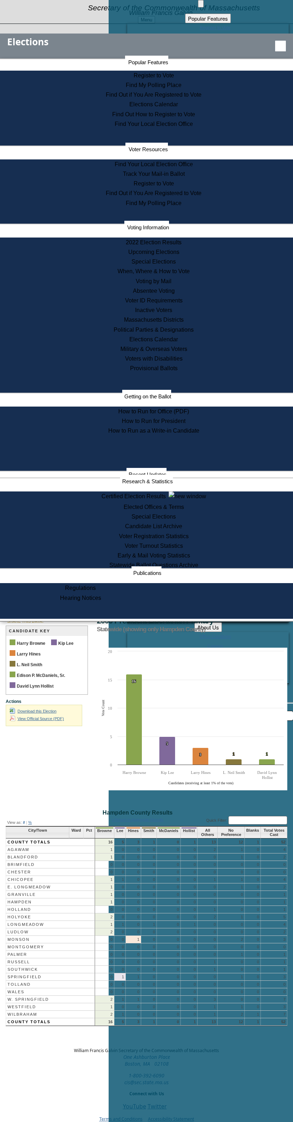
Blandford (23, 857)
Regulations (80, 588)
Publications (147, 573)
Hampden (20, 902)
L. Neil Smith (29, 664)
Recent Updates (148, 474)
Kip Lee (66, 643)
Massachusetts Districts (154, 320)
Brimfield (21, 864)
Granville (22, 894)
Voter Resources (148, 149)
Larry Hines (29, 654)
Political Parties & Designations (154, 330)
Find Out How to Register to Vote (153, 114)
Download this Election (37, 711)
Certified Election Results (135, 496)
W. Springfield (28, 999)
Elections (28, 41)
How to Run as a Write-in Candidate (153, 431)
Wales (16, 992)
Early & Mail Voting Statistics (154, 555)
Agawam (18, 849)
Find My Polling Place (154, 85)
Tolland (19, 984)
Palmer (17, 954)
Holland (19, 909)
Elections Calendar (153, 104)
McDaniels (168, 830)
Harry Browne (31, 643)
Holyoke (19, 917)
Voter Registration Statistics (154, 536)
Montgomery (26, 947)
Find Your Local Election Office (154, 124)
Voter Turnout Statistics (154, 546)
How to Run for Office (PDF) (153, 411)
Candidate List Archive (153, 526)
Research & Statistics (147, 481)
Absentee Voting (154, 291)
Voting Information (148, 227)
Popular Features (148, 62)
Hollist (189, 830)
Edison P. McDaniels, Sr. (41, 675)
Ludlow (18, 932)
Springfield (24, 977)
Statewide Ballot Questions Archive (153, 565)
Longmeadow (26, 924)
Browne (104, 830)
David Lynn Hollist (35, 686)
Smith (148, 830)
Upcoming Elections (153, 252)
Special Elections (153, 262)
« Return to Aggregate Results (137, 819)
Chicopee (21, 879)
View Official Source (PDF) (41, 718)
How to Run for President (153, 421)
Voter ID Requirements (154, 300)
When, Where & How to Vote (154, 271)
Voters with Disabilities (154, 359)
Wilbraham (22, 1014)
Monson (19, 939)
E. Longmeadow (29, 887)
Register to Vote (154, 75)
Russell (19, 962)
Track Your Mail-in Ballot (154, 174)
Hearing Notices (80, 598)
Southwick (23, 969)
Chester (19, 872)
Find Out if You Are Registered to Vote (154, 95)
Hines (133, 830)
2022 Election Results (154, 242)
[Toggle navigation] (280, 46)
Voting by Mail (154, 281)
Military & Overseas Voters (153, 349)
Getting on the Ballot (147, 396)
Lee (119, 830)
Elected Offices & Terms (154, 507)
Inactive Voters (153, 310)
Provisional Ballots (154, 368)
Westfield (22, 1007)
